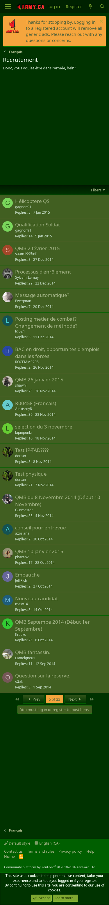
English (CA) (49, 843)
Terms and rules (40, 851)
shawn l (21, 385)
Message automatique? (42, 295)
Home (9, 856)
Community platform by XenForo (50, 867)
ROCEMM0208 (27, 361)
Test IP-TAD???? (32, 450)
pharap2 (22, 557)
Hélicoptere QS (32, 201)
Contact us (13, 851)
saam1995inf (25, 253)
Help (90, 851)
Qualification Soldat (37, 224)
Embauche (27, 574)
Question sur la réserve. (43, 675)
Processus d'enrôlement (43, 271)
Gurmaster (24, 509)
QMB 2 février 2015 (37, 248)
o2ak (19, 681)
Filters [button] (96, 190)
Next (73, 699)
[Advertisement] (54, 127)
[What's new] (90, 6)
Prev (36, 699)
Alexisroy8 (23, 408)
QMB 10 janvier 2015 (39, 551)
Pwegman (23, 300)
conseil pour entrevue (40, 527)
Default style (19, 843)
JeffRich (21, 580)
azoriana (22, 533)
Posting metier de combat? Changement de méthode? (46, 322)
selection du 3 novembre (43, 426)
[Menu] (8, 6)
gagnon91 (23, 206)
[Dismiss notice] (100, 22)
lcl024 (20, 331)
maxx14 (21, 603)
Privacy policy (70, 851)
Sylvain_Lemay (27, 277)
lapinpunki (23, 432)
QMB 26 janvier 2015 (39, 379)
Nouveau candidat (36, 598)
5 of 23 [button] (54, 699)
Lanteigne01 (25, 657)
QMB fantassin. (33, 652)
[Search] (102, 6)
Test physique (31, 473)
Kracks (20, 634)
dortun (20, 455)
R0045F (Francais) (35, 403)
